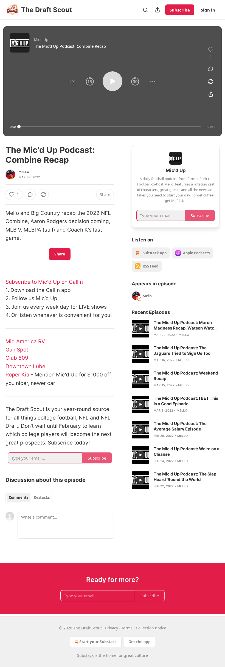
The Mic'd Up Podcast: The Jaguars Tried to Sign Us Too (182, 350)
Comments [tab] (18, 497)
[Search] (145, 9)
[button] (72, 81)
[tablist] (29, 497)
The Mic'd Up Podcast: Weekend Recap (186, 375)
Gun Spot (16, 350)
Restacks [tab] (42, 497)
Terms (127, 628)
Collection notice (151, 628)
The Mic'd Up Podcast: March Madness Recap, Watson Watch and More (185, 325)
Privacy (111, 628)
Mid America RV (25, 341)
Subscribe (180, 10)
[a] (140, 328)
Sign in (208, 10)
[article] (176, 329)
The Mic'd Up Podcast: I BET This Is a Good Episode (186, 401)
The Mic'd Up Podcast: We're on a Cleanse (187, 451)
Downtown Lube (25, 366)
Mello (24, 172)
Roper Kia (17, 375)
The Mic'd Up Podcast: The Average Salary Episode (180, 426)
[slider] (110, 127)
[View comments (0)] (210, 69)
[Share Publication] (157, 9)
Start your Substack (98, 641)
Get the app (139, 641)
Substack (85, 655)
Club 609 (16, 358)
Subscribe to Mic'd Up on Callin (44, 282)
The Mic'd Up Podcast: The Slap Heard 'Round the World (185, 476)
